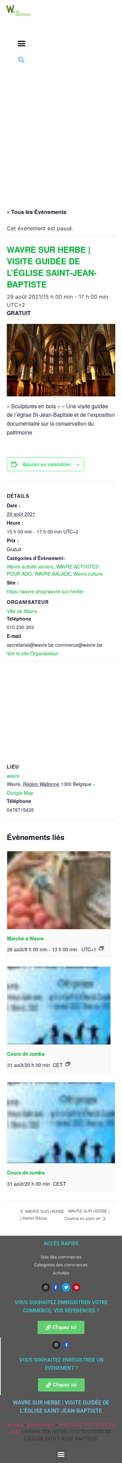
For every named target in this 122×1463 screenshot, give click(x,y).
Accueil (15, 1424)
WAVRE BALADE (52, 573)
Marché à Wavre (25, 938)
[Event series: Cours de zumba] (67, 1064)
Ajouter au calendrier (46, 464)
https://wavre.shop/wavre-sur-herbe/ (45, 591)
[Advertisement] (61, 129)
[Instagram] (46, 1287)
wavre (13, 775)
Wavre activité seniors (30, 566)
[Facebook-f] (56, 1287)
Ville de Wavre (22, 611)
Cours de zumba (26, 1053)
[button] (21, 43)
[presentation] (58, 890)
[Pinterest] (76, 1287)
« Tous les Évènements (36, 212)
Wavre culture (88, 573)
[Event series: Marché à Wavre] (101, 948)
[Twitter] (66, 1287)
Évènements (41, 1424)
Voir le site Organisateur (32, 653)
